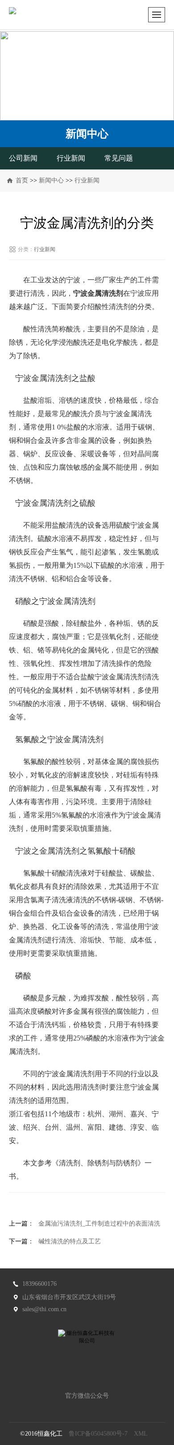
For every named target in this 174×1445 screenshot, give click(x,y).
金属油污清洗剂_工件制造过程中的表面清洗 (99, 1223)
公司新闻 (23, 158)
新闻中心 (51, 180)
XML (141, 1433)
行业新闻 (71, 158)
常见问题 (118, 158)
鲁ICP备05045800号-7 (98, 1433)
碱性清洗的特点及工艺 (69, 1241)
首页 (22, 180)
